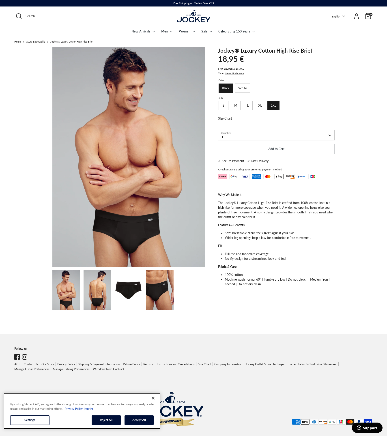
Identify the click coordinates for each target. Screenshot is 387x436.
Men (165, 31)
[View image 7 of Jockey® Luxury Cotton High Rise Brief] (128, 290)
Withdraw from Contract (108, 369)
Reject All (106, 420)
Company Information (228, 364)
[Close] (153, 398)
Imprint (88, 408)
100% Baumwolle (35, 41)
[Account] (356, 16)
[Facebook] (17, 357)
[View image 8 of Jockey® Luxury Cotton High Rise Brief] (160, 290)
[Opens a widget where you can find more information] (367, 428)
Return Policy (131, 364)
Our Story (47, 364)
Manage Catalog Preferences (71, 369)
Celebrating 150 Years (234, 31)
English (336, 16)
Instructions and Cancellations (176, 364)
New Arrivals (141, 31)
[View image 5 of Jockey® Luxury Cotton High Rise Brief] (66, 290)
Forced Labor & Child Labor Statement (313, 364)
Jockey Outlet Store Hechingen (265, 364)
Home (17, 41)
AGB (17, 364)
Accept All (139, 420)
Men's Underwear (234, 73)
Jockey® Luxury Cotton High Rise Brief (71, 41)
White (242, 88)
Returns (148, 364)
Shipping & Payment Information (99, 364)
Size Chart (204, 364)
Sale (205, 31)
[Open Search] (18, 16)
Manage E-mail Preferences (31, 369)
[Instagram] (24, 357)
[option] (128, 158)
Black (225, 88)
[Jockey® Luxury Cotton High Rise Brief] (128, 157)
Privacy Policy (66, 364)
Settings (29, 420)
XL (260, 105)
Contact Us (31, 364)
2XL (273, 105)
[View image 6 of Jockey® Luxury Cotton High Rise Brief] (97, 290)
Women (185, 31)
